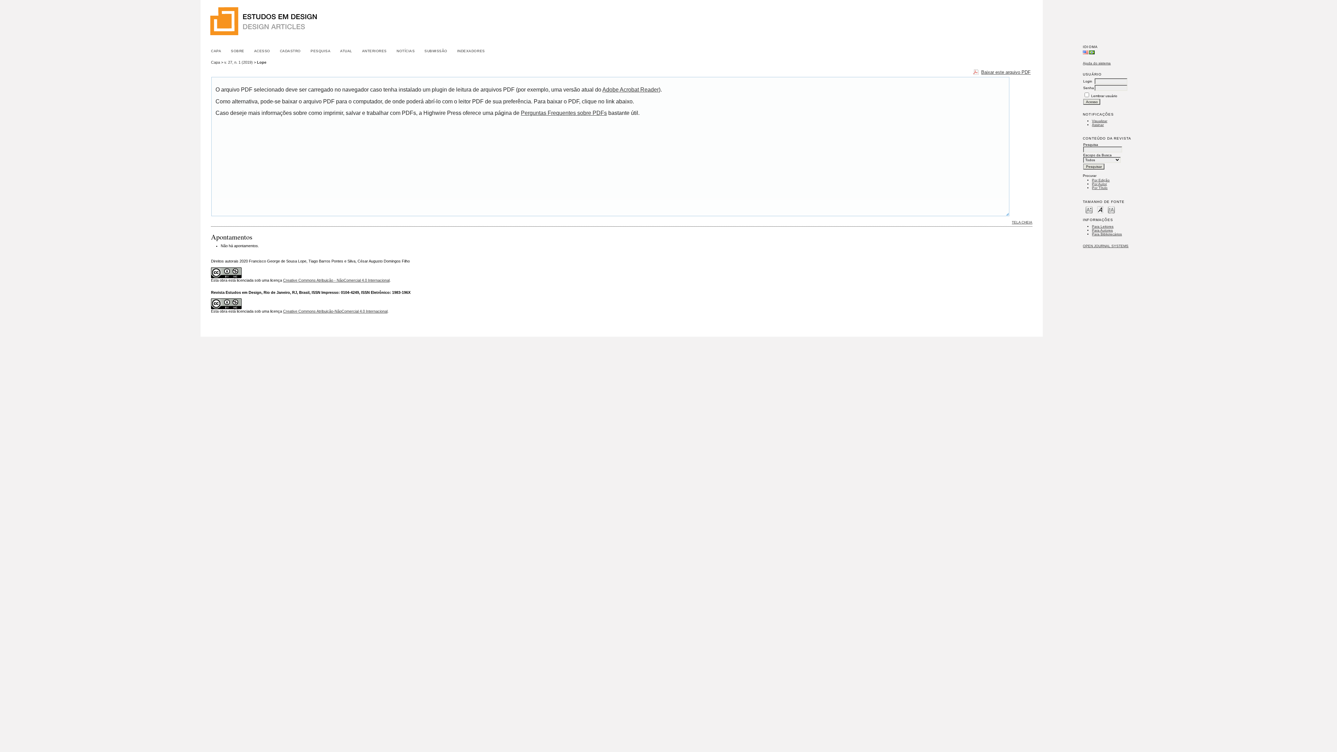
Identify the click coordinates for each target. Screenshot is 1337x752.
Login (1087, 81)
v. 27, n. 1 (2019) (238, 62)
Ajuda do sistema (1097, 63)
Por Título (1100, 188)
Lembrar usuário (1104, 96)
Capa (216, 51)
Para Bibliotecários (1107, 234)
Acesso (262, 51)
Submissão (435, 51)
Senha (1088, 88)
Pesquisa (320, 51)
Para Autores (1102, 230)
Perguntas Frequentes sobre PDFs (564, 113)
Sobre (237, 51)
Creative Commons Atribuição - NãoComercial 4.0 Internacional (336, 280)
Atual (346, 51)
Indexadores (471, 51)
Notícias (406, 51)
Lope (261, 62)
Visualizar (1099, 121)
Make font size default (1100, 209)
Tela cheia (1022, 222)
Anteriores (374, 51)
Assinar (1098, 125)
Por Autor (1099, 184)
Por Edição (1101, 180)
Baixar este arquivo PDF (1006, 72)
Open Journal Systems (1105, 246)
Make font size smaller (1089, 209)
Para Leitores (1102, 226)
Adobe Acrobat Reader (630, 90)
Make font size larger (1111, 209)
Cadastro (290, 51)
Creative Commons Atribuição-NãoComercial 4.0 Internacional (335, 311)
